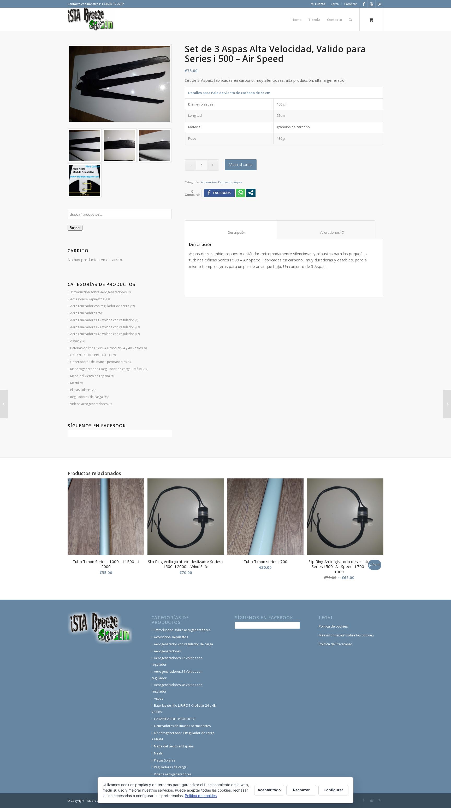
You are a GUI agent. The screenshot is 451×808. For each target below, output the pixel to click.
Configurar (333, 790)
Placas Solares (80, 390)
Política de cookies (333, 626)
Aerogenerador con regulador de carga (99, 306)
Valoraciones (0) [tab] (326, 232)
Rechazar (301, 790)
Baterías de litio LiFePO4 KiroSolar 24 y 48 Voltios (106, 348)
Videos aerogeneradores (89, 404)
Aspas (74, 341)
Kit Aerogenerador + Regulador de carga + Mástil (106, 369)
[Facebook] (363, 4)
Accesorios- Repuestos (87, 299)
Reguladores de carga (86, 397)
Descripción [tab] (231, 232)
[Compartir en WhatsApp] (240, 193)
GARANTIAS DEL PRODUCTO (91, 355)
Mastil (74, 383)
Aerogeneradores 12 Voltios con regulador (102, 320)
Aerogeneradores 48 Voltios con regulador (102, 334)
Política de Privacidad (335, 644)
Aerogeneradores (83, 313)
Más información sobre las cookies (346, 635)
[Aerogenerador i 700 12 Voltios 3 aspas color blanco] (447, 404)
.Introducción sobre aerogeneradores (98, 292)
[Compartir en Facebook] (219, 193)
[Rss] (379, 4)
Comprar (350, 4)
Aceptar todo (269, 790)
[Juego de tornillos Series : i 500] (4, 404)
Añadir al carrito (241, 164)
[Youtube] (371, 4)
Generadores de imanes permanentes (98, 362)
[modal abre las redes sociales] (251, 193)
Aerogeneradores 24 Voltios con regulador (102, 327)
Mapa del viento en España (90, 376)
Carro (335, 4)
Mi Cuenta (318, 4)
